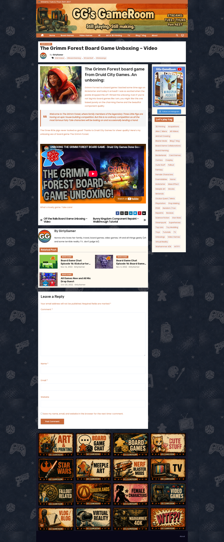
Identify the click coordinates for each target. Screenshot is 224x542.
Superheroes (174, 222)
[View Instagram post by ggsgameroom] (182, 104)
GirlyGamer (58, 55)
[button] (177, 35)
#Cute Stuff (88, 58)
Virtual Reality (162, 241)
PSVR (158, 208)
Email (44, 380)
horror (173, 179)
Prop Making (174, 203)
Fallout (171, 165)
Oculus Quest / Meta (165, 198)
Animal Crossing (163, 136)
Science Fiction (162, 217)
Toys (158, 232)
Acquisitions (173, 126)
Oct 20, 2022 (67, 284)
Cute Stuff (160, 165)
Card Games (175, 155)
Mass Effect (173, 184)
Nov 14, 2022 (66, 267)
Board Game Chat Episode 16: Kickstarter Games (75, 263)
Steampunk (161, 222)
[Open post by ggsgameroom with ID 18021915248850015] (169, 87)
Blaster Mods (161, 141)
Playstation (161, 203)
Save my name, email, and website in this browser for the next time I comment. (83, 413)
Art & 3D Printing (114, 35)
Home (52, 35)
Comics (159, 160)
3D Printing (160, 126)
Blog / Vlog (141, 35)
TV (129, 35)
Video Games (85, 35)
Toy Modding (172, 227)
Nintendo (160, 193)
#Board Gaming (74, 58)
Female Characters (164, 174)
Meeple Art (160, 189)
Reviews (169, 213)
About (155, 35)
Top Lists (159, 227)
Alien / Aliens (161, 131)
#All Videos (59, 58)
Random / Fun (169, 208)
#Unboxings (101, 58)
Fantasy (159, 169)
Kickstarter (160, 184)
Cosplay (169, 160)
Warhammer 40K (163, 246)
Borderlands (161, 155)
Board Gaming (162, 150)
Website (45, 397)
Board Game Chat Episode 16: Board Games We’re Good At (131, 263)
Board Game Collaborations (168, 145)
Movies (171, 189)
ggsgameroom (168, 69)
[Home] (42, 35)
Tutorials (167, 232)
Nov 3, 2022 (121, 267)
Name (44, 363)
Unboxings (160, 237)
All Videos (174, 131)
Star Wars (176, 217)
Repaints (159, 213)
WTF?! (177, 246)
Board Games (67, 35)
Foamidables (161, 179)
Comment (47, 309)
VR (99, 35)
